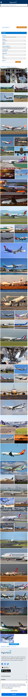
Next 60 (8, 66)
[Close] (26, 682)
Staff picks (4, 53)
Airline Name (5, 49)
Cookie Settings (14, 690)
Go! (18, 61)
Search (3, 60)
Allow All (14, 694)
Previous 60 (3, 66)
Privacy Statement (8, 687)
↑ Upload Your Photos (21, 27)
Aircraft (4, 35)
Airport (3, 39)
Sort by (3, 42)
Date (3, 56)
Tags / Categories (6, 46)
